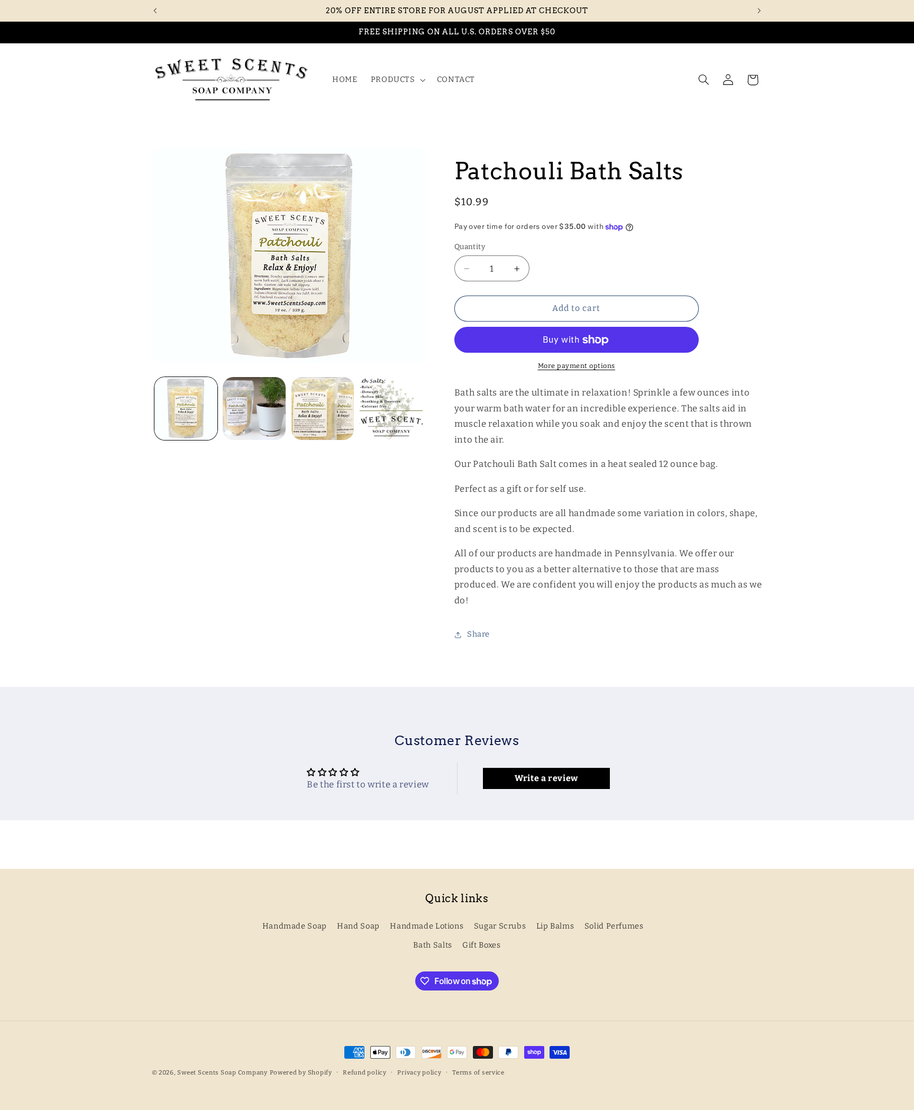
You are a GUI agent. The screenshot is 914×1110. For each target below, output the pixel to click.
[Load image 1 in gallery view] (185, 408)
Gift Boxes (481, 945)
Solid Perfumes (614, 925)
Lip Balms (555, 925)
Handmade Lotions (426, 925)
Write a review (546, 779)
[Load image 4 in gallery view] (391, 408)
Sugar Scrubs (500, 925)
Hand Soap (358, 925)
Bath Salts (432, 945)
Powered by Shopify (301, 1072)
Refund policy (365, 1072)
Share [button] (478, 634)
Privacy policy (419, 1072)
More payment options (577, 366)
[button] (397, 79)
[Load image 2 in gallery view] (254, 408)
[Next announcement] (759, 10)
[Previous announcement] (155, 10)
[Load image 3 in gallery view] (322, 408)
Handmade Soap (294, 925)
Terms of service (478, 1072)
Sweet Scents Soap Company (222, 1072)
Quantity (469, 246)
